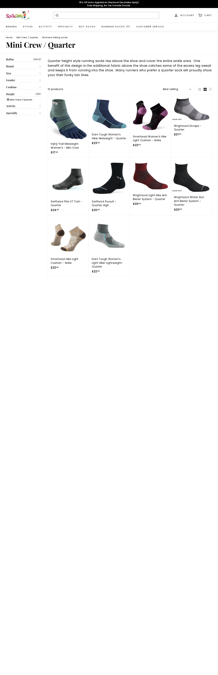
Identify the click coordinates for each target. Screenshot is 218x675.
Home (9, 37)
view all (37, 59)
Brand (10, 66)
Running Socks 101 (116, 26)
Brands (11, 26)
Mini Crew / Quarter (27, 37)
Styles (28, 26)
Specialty (65, 26)
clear (38, 94)
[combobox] (106, 15)
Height (10, 94)
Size (8, 73)
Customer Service (150, 26)
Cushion (11, 87)
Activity (45, 26)
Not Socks (87, 26)
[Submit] (56, 15)
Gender (10, 80)
